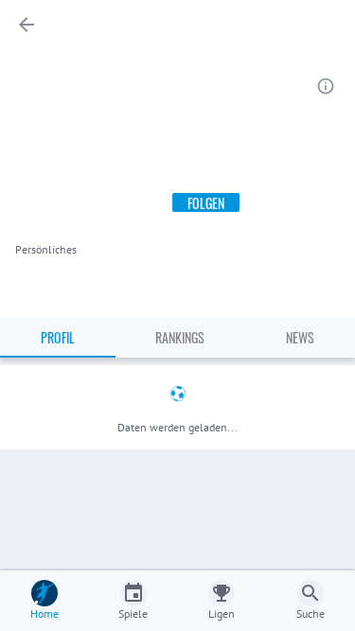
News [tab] (300, 337)
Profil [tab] (58, 337)
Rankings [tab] (179, 337)
